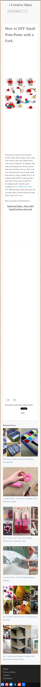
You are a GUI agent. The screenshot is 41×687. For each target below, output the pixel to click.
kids (15, 400)
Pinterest (20, 16)
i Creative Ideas (20, 5)
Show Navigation (33, 19)
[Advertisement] (22, 60)
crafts (8, 400)
